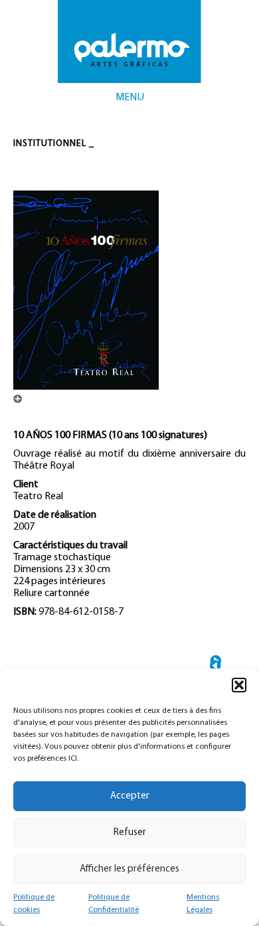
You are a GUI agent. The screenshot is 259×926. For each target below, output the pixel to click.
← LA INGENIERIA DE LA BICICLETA (215, 665)
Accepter (129, 796)
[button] (239, 685)
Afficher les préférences (129, 869)
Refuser (130, 833)
